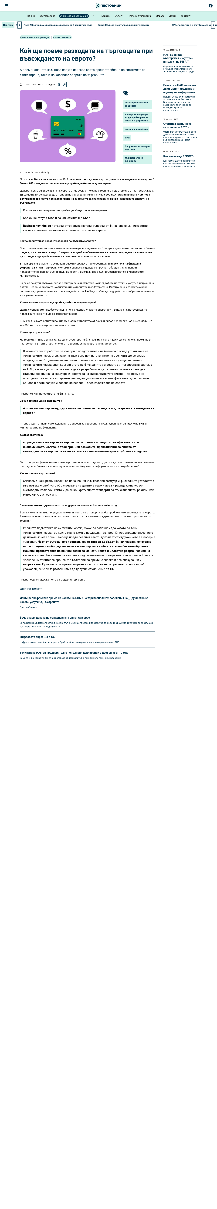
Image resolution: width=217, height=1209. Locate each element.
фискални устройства (136, 129)
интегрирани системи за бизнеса (136, 104)
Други (172, 16)
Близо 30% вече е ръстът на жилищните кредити (123, 25)
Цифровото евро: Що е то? (37, 637)
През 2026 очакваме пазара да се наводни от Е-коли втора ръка (58, 25)
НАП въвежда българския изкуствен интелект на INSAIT (178, 58)
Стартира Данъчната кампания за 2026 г (177, 125)
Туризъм (105, 16)
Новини (30, 16)
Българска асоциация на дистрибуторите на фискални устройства (136, 117)
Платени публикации (140, 16)
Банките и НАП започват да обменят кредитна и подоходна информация (179, 89)
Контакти (185, 16)
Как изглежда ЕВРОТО (178, 156)
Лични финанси (62, 37)
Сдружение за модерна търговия (137, 148)
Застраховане (47, 16)
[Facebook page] (210, 6)
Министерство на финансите (134, 159)
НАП (127, 137)
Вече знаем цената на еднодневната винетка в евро (55, 617)
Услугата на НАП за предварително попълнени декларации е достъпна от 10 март (75, 652)
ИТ (94, 16)
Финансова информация (74, 16)
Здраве (160, 16)
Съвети (119, 16)
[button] (213, 25)
